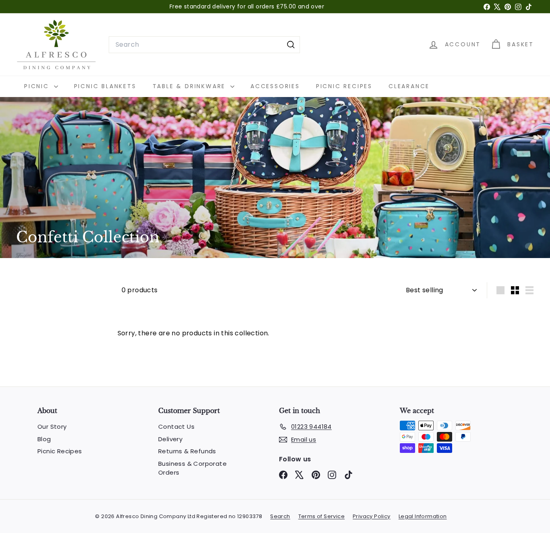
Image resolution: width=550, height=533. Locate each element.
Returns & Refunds (187, 451)
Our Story (52, 426)
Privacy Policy (372, 516)
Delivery (170, 439)
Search (280, 516)
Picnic (38, 86)
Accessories (275, 86)
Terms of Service (321, 516)
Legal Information (423, 516)
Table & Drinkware (190, 86)
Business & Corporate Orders (192, 468)
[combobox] (204, 44)
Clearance (409, 86)
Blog (44, 439)
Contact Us (176, 426)
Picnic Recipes (344, 86)
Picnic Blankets (105, 86)
